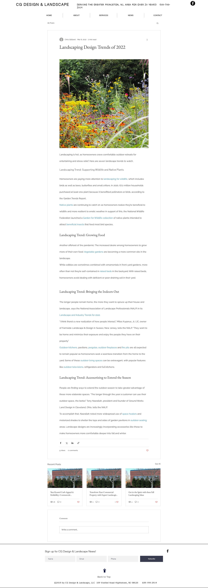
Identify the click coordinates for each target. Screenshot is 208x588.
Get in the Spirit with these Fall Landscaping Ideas (141, 493)
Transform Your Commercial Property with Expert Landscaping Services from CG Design (104, 493)
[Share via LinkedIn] (72, 443)
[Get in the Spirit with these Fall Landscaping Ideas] (143, 478)
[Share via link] (78, 443)
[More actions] (147, 39)
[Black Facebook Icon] (168, 551)
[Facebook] (192, 3)
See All (158, 464)
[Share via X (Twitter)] (66, 443)
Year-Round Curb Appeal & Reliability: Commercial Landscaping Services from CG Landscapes (63, 493)
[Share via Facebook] (60, 443)
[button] (157, 23)
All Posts (50, 23)
